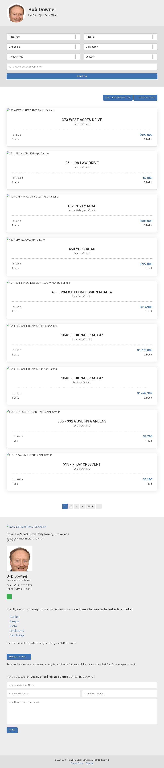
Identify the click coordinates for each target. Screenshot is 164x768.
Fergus (14, 621)
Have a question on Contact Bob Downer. (51, 676)
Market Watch (18, 657)
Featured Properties (118, 98)
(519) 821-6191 (23, 588)
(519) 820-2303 (23, 585)
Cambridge (17, 635)
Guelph (15, 617)
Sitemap (90, 763)
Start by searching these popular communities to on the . (70, 609)
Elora (13, 626)
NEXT (90, 506)
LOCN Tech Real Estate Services (76, 760)
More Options (146, 98)
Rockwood (17, 631)
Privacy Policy (76, 763)
